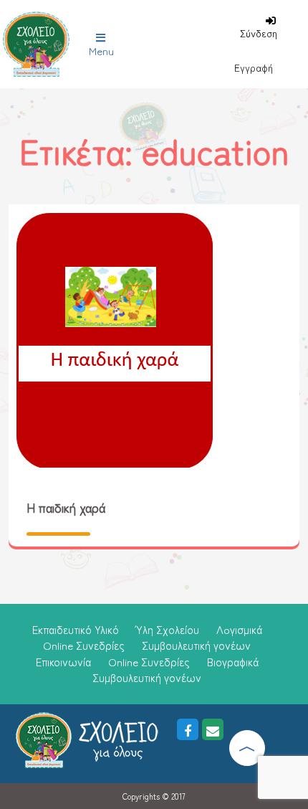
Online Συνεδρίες (84, 645)
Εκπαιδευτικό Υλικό (75, 629)
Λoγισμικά (239, 629)
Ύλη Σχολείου (167, 629)
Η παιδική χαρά (66, 507)
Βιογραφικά (233, 661)
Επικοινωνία (63, 661)
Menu (101, 50)
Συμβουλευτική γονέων (196, 645)
